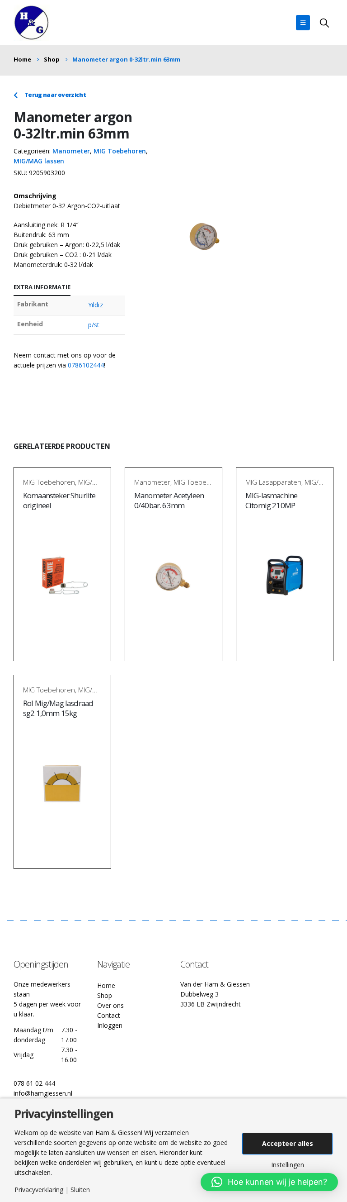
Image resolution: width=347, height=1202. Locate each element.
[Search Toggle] (324, 23)
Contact (108, 1015)
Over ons (110, 1005)
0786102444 (86, 365)
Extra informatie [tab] (42, 287)
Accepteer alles (287, 1143)
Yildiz (95, 304)
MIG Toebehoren (120, 151)
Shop (104, 995)
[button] (269, 1182)
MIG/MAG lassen (39, 161)
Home (106, 985)
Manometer (71, 151)
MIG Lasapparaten (273, 482)
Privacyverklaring (38, 1190)
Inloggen (109, 1025)
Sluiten (80, 1190)
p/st (93, 324)
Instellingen (287, 1165)
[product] (62, 577)
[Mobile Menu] (303, 22)
